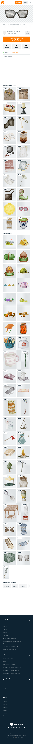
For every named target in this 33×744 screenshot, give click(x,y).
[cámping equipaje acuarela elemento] (9, 414)
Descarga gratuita (16, 39)
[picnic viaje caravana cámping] (9, 572)
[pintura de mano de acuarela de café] (9, 194)
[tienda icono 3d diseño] (9, 399)
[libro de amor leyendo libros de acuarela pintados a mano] (9, 179)
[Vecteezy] (2, 2)
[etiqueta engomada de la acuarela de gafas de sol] (9, 338)
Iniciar (25, 2)
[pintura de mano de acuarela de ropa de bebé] (9, 223)
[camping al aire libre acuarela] (9, 165)
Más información (8, 55)
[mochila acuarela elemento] (9, 428)
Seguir (27, 33)
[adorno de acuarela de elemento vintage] (9, 93)
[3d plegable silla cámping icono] (9, 558)
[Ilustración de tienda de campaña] (9, 486)
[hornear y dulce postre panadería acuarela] (9, 122)
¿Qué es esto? (15, 52)
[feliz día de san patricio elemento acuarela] (9, 309)
